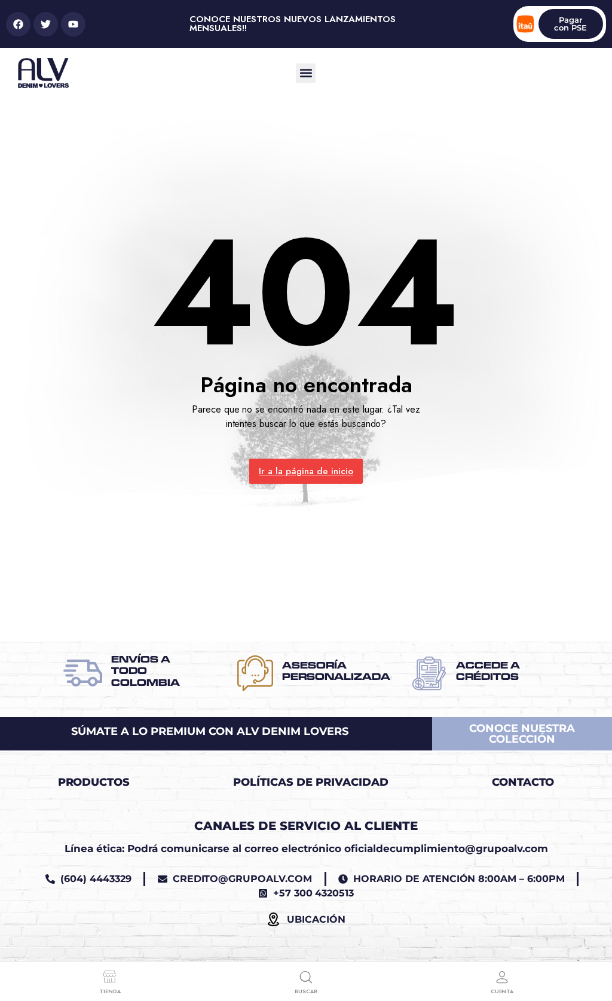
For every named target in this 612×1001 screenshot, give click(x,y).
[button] (306, 73)
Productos (94, 782)
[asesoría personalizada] (255, 673)
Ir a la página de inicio (306, 471)
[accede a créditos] (429, 673)
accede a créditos (488, 671)
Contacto (523, 782)
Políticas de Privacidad (310, 782)
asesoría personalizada (336, 671)
